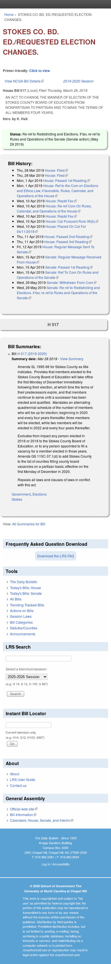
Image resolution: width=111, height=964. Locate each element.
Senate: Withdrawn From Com (71, 282)
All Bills (15, 598)
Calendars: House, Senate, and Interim (41, 820)
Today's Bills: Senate (26, 593)
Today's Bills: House (25, 587)
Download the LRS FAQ (55, 555)
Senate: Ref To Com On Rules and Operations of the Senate (57, 275)
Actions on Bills (22, 610)
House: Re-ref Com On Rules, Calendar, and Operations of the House (54, 208)
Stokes (17, 499)
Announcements (22, 633)
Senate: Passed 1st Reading (69, 267)
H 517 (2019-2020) (32, 353)
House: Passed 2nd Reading (68, 236)
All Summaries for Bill (28, 523)
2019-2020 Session (78, 80)
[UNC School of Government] (54, 4)
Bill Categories (21, 622)
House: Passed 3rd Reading (68, 241)
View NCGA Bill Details (24, 80)
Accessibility (61, 864)
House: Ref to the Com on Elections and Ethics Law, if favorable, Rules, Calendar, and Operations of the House (57, 190)
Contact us (18, 785)
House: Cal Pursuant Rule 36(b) (72, 221)
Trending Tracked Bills (27, 604)
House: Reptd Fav (61, 200)
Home (9, 14)
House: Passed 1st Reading (66, 180)
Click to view (39, 70)
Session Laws (21, 616)
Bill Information (23, 814)
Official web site (24, 808)
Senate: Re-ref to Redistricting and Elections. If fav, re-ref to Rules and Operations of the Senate (58, 292)
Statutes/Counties (23, 627)
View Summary (71, 358)
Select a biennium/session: (26, 668)
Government (21, 494)
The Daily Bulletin (23, 581)
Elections (39, 494)
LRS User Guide (22, 779)
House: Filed (56, 170)
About (14, 773)
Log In (46, 864)
